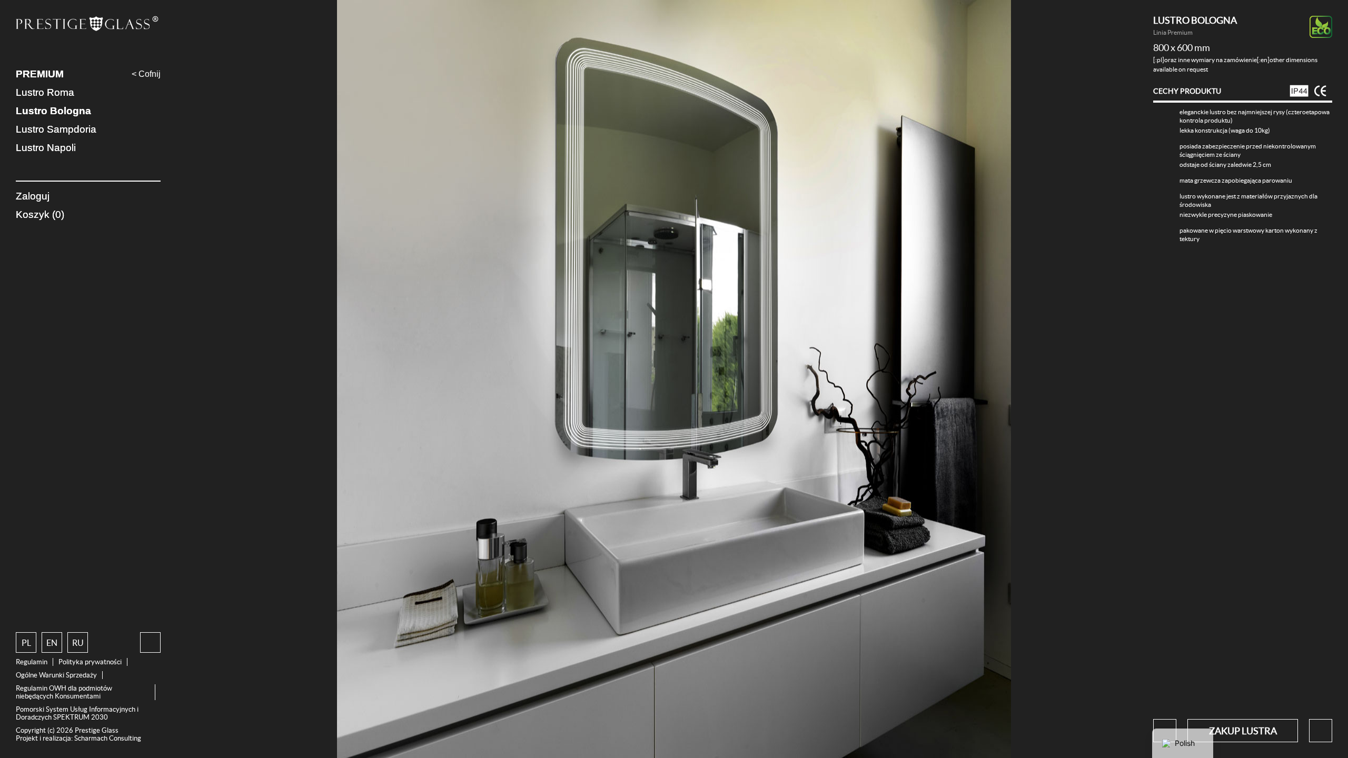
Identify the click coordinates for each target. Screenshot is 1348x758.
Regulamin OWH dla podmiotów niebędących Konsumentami (64, 692)
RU (78, 642)
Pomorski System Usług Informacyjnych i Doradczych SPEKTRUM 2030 (77, 713)
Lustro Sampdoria (56, 129)
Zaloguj (32, 196)
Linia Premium (1173, 32)
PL (26, 642)
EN (51, 642)
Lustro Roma (45, 92)
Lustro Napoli (46, 147)
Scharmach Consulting (107, 738)
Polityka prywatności (90, 662)
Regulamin (31, 662)
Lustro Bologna (53, 110)
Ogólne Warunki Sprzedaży (56, 675)
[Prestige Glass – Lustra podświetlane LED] (88, 24)
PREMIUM (40, 73)
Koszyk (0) (40, 214)
